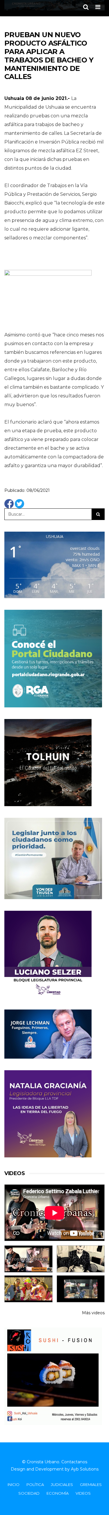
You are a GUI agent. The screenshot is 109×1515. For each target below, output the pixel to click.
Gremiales (91, 1484)
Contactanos (74, 1461)
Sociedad (29, 1493)
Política (35, 1484)
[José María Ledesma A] (81, 1288)
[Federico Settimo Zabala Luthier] (28, 1258)
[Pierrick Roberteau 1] (81, 1258)
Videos (83, 1493)
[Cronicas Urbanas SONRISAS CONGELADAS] (28, 1288)
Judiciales (62, 1484)
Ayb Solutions (85, 1469)
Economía (58, 1493)
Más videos (93, 1312)
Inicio (13, 1484)
